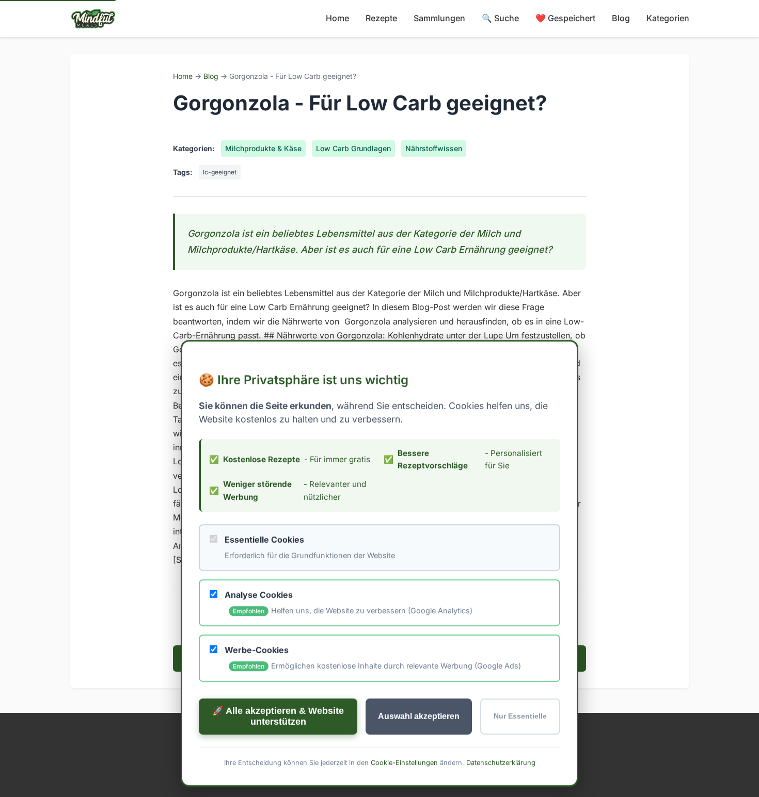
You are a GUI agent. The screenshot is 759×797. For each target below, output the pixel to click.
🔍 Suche (500, 18)
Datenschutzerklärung (500, 762)
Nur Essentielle (520, 716)
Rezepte (381, 18)
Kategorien (667, 18)
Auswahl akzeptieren (419, 715)
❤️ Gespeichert (565, 18)
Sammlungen (439, 18)
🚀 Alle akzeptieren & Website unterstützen (278, 715)
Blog (621, 18)
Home (337, 18)
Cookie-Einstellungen (404, 762)
